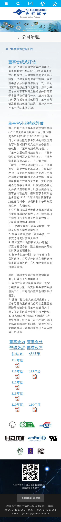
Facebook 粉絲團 (30, 498)
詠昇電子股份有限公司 (30, 13)
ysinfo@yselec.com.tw (36, 513)
